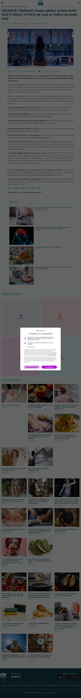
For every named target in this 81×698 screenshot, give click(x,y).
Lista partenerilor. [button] (52, 354)
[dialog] (40, 349)
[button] (40, 347)
